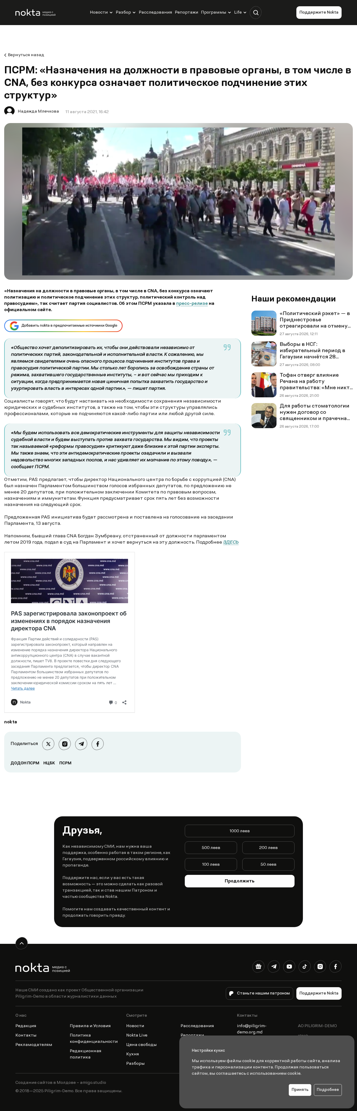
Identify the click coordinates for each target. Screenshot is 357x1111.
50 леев (269, 865)
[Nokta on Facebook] (335, 967)
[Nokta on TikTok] (304, 967)
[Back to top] (21, 943)
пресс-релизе (192, 303)
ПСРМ (65, 763)
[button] (256, 13)
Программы (213, 12)
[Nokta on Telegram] (274, 967)
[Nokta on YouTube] (289, 967)
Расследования (155, 12)
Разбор (123, 12)
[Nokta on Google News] (258, 967)
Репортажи (186, 12)
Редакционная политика (85, 1054)
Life (238, 12)
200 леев (268, 848)
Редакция (25, 1026)
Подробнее (328, 1090)
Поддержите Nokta (319, 12)
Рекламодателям (33, 1045)
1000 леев (239, 831)
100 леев (211, 865)
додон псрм (24, 763)
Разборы (135, 1064)
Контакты (26, 1035)
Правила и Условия (90, 1026)
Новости (99, 12)
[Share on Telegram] (81, 744)
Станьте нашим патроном (263, 993)
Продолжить (240, 881)
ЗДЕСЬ (231, 542)
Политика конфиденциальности (94, 1038)
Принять (300, 1090)
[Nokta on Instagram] (320, 967)
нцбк (49, 763)
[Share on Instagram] (65, 744)
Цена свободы (141, 1045)
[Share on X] (48, 744)
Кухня (132, 1054)
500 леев (211, 848)
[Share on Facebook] (97, 744)
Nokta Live (136, 1035)
